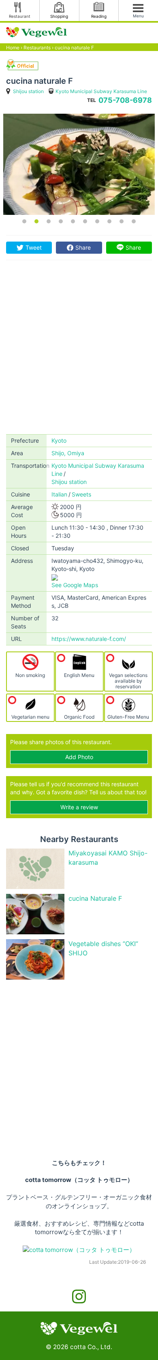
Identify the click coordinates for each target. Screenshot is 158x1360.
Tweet (34, 247)
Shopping (59, 16)
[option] (79, 164)
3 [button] (49, 221)
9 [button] (122, 221)
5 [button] (73, 221)
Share (83, 247)
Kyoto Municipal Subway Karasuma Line (101, 91)
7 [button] (97, 221)
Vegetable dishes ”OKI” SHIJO (103, 948)
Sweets (81, 494)
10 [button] (134, 221)
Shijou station (28, 91)
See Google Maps (74, 584)
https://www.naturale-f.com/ (88, 638)
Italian (59, 494)
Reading (99, 16)
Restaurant (19, 16)
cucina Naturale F (95, 898)
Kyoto (58, 440)
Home (12, 48)
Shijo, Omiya (67, 453)
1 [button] (24, 221)
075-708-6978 (125, 100)
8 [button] (109, 221)
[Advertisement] (79, 351)
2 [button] (36, 221)
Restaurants (37, 48)
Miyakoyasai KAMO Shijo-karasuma (107, 857)
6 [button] (85, 221)
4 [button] (61, 221)
